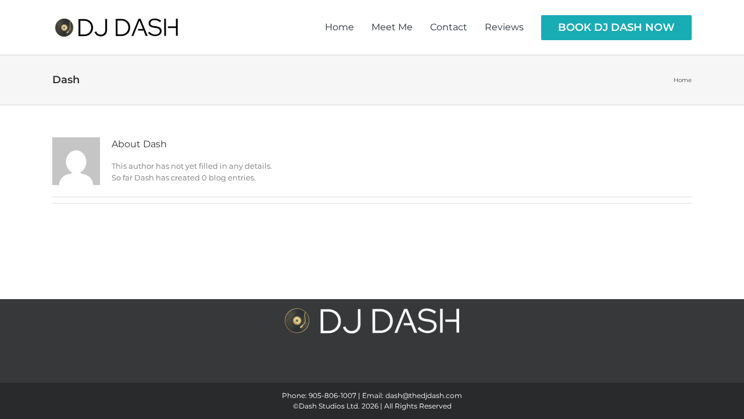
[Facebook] (345, 368)
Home (683, 80)
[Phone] (398, 368)
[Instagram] (363, 368)
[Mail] (380, 368)
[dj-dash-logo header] (116, 27)
